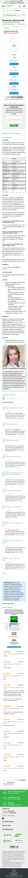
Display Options (11, 782)
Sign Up (14, 125)
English (14, 871)
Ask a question (21, 24)
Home (3, 10)
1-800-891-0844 (10, 811)
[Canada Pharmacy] (8, 6)
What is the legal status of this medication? (12, 407)
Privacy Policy (14, 874)
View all (4, 573)
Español (14, 870)
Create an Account (14, 1)
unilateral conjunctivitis (19, 322)
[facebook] (3, 818)
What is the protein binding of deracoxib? (12, 490)
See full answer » (20, 418)
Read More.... (6, 389)
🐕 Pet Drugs (10, 10)
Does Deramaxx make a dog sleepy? (10, 440)
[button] (14, 98)
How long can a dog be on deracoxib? (11, 558)
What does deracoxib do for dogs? (10, 424)
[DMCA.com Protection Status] (14, 846)
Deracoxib (4, 267)
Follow (3, 409)
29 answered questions (8, 24)
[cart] (21, 1)
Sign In (7, 1)
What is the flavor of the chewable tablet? (12, 506)
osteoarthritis (16, 150)
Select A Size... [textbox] (13, 60)
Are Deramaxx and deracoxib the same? (11, 456)
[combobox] (14, 60)
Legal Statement (14, 873)
